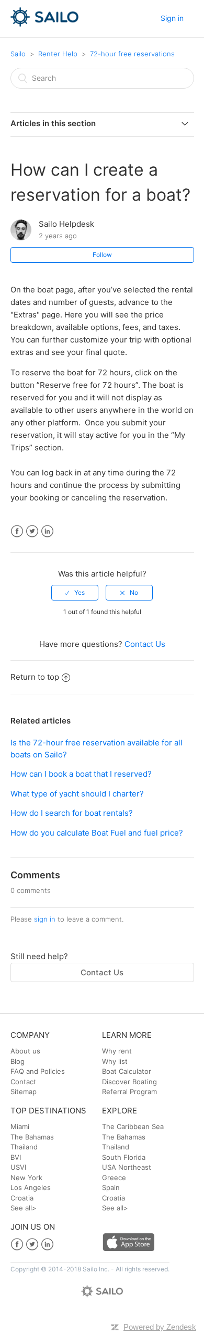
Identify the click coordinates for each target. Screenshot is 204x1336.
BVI (15, 1157)
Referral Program (129, 1091)
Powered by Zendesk (159, 1326)
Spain (111, 1187)
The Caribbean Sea (133, 1126)
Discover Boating (129, 1081)
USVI (18, 1167)
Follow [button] (102, 255)
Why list (115, 1061)
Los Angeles (30, 1187)
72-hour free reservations (132, 54)
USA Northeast (126, 1167)
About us (25, 1051)
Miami (19, 1126)
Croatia (21, 1198)
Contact (23, 1081)
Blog (17, 1061)
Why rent (117, 1051)
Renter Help (57, 54)
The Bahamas (32, 1137)
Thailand (24, 1147)
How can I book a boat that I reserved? (81, 774)
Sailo (18, 54)
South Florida (123, 1157)
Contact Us (144, 644)
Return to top (34, 677)
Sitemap (23, 1091)
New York (26, 1177)
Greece (114, 1177)
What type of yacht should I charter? (77, 794)
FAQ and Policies (37, 1071)
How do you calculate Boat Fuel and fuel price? (96, 833)
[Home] (44, 24)
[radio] (74, 592)
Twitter (32, 531)
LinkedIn (47, 531)
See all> (23, 1208)
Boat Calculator (126, 1071)
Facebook (17, 531)
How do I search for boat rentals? (71, 813)
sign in (44, 919)
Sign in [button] (172, 18)
